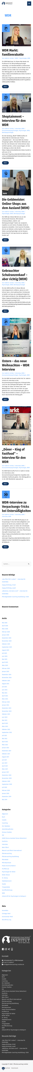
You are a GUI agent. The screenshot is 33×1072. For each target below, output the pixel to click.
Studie (4, 884)
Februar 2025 (6, 668)
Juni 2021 (4, 763)
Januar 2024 (5, 705)
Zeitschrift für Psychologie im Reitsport (14, 896)
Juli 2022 (4, 735)
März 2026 (5, 629)
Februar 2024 (6, 702)
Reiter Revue (6, 875)
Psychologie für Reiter (8, 872)
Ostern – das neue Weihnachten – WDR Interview (15, 365)
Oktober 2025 (6, 644)
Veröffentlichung (7, 890)
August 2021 (5, 757)
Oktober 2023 (6, 714)
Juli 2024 (4, 687)
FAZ (3, 835)
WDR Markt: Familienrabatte (13, 52)
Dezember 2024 (6, 674)
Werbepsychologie (7, 132)
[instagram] (6, 949)
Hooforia (5, 841)
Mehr (6, 87)
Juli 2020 (4, 787)
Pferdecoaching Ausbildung (10, 856)
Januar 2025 (5, 671)
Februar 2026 (6, 632)
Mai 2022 (4, 738)
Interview (18, 128)
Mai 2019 (4, 799)
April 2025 (5, 662)
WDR (16, 58)
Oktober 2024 (6, 680)
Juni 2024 (4, 690)
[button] (3, 1068)
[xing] (9, 949)
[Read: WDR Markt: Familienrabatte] (16, 35)
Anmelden (5, 910)
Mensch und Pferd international (12, 850)
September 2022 (7, 732)
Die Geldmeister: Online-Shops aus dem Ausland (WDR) (15, 203)
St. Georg (5, 878)
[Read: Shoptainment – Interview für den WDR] (16, 103)
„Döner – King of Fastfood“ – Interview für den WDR (14, 455)
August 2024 (5, 683)
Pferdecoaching (7, 853)
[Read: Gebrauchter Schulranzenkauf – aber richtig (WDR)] (16, 256)
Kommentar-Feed (7, 916)
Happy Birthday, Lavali (9, 588)
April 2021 (5, 766)
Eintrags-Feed (6, 913)
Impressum (14, 1068)
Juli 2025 (4, 653)
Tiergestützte (6, 887)
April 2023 (5, 723)
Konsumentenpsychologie (10, 130)
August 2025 (5, 650)
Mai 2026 (4, 623)
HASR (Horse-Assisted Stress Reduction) (14, 838)
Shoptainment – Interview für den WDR (14, 120)
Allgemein (5, 814)
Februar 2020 (6, 790)
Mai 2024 (4, 693)
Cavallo (4, 820)
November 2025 (6, 641)
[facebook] (3, 949)
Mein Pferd (5, 847)
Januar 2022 (5, 747)
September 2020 (7, 784)
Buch (3, 817)
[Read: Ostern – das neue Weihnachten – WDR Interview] (16, 337)
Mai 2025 (4, 659)
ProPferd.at (5, 869)
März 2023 (5, 726)
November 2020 (7, 778)
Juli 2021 (4, 760)
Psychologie (23, 58)
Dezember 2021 (6, 751)
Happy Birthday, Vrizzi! (9, 585)
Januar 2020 (5, 793)
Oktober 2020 (6, 781)
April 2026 (5, 626)
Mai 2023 (4, 720)
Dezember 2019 (6, 796)
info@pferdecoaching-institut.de (14, 964)
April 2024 (5, 696)
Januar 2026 (5, 635)
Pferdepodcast (6, 862)
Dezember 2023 (6, 708)
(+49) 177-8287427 (9, 962)
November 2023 (6, 711)
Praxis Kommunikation (9, 866)
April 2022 (5, 741)
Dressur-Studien (7, 832)
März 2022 (5, 745)
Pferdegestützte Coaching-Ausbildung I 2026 (15, 597)
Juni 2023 (4, 717)
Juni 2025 (4, 656)
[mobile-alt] (12, 949)
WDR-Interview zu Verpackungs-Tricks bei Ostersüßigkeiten (16, 506)
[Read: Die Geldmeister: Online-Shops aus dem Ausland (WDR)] (16, 182)
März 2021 (5, 769)
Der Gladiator (6, 826)
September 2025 (7, 647)
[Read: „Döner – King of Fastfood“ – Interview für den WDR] (16, 426)
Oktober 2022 (6, 729)
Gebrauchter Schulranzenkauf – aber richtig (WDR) (14, 275)
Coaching (5, 823)
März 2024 (5, 699)
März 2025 (5, 665)
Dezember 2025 (6, 638)
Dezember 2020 (6, 775)
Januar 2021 (5, 772)
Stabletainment (6, 881)
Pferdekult (5, 859)
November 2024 (7, 677)
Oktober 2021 (6, 754)
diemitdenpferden (7, 829)
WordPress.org (6, 920)
